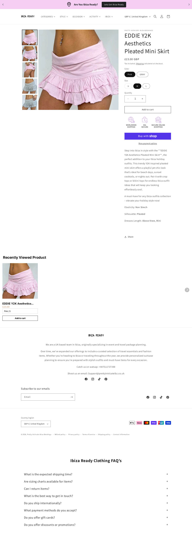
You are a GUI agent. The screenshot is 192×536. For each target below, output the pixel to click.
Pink (130, 74)
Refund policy (60, 434)
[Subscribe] (71, 397)
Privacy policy (74, 434)
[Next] (114, 70)
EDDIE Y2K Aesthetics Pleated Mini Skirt (16, 303)
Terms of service (88, 434)
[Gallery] (69, 70)
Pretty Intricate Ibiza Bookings (39, 434)
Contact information (121, 434)
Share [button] (131, 236)
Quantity (128, 93)
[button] (155, 16)
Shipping (140, 63)
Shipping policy (104, 434)
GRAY (142, 74)
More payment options (148, 143)
